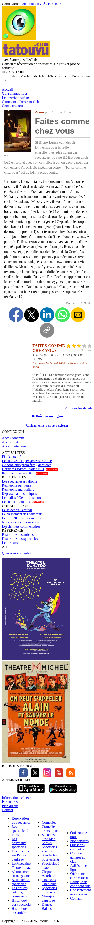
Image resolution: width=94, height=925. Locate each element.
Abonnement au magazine (21, 874)
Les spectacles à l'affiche (19, 481)
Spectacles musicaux (49, 890)
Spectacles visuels (49, 849)
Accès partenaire (14, 446)
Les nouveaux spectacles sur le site (27, 461)
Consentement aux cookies (80, 892)
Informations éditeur (16, 798)
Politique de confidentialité (80, 884)
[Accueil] (19, 39)
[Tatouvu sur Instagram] (45, 776)
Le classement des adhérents (22, 514)
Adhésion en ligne (47, 416)
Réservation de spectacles (21, 820)
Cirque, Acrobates (49, 874)
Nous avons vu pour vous (20, 522)
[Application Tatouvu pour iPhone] (31, 793)
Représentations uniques (19, 494)
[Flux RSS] (69, 776)
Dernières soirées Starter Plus (23, 469)
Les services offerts (15, 97)
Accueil (7, 89)
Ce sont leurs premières (18, 465)
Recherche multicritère (18, 489)
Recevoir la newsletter (18, 473)
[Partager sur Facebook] (16, 314)
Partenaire (55, 4)
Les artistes (10, 543)
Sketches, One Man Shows (48, 839)
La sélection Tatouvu (17, 510)
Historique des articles (18, 534)
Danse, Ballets (47, 906)
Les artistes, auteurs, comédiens (20, 892)
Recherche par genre (16, 485)
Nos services (79, 841)
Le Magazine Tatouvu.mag (21, 865)
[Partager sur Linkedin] (47, 314)
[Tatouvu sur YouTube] (57, 776)
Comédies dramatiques (50, 829)
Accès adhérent (13, 438)
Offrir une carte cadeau (47, 425)
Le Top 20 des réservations (21, 518)
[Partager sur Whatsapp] (62, 314)
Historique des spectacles (20, 539)
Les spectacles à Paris (20, 831)
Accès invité (11, 442)
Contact (7, 810)
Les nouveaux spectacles (19, 843)
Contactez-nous (13, 106)
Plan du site (10, 806)
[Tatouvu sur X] (34, 776)
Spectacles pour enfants (51, 857)
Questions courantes (16, 553)
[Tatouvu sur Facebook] (23, 776)
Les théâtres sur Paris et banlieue (20, 855)
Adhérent (27, 4)
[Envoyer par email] (78, 314)
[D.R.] (17, 151)
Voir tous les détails (78, 408)
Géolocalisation (29, 498)
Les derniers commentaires (21, 526)
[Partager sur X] (31, 314)
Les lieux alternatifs (16, 502)
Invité (41, 4)
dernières (44, 465)
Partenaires (10, 802)
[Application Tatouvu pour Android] (62, 793)
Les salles (9, 498)
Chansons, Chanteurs (49, 882)
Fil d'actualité (11, 457)
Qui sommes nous (15, 93)
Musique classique (48, 898)
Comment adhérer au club (20, 102)
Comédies (49, 822)
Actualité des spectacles (21, 882)
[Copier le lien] (47, 330)
